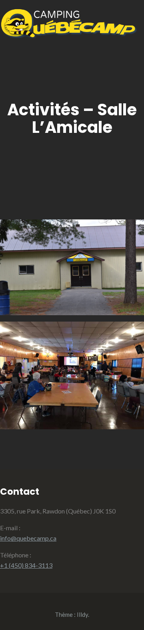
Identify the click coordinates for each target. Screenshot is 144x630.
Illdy (82, 614)
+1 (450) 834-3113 (26, 565)
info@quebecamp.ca (28, 538)
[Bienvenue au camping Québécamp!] (68, 35)
